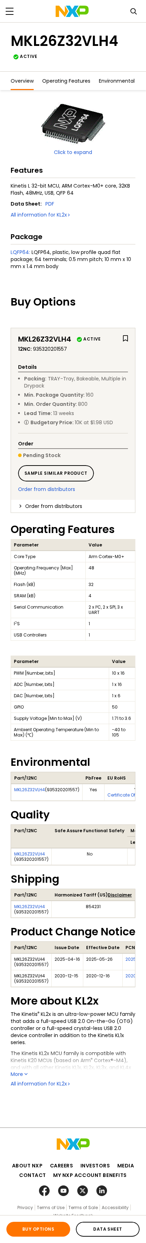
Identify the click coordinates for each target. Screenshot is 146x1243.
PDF (49, 203)
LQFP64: (20, 252)
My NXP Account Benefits (90, 1175)
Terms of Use (50, 1207)
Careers (61, 1165)
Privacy (25, 1207)
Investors (95, 1165)
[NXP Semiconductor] (72, 11)
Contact (32, 1175)
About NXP (27, 1165)
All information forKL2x (39, 214)
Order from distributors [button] (53, 506)
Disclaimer (120, 895)
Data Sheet (107, 1229)
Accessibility (115, 1207)
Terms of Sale (83, 1207)
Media (125, 1165)
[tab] (73, 506)
